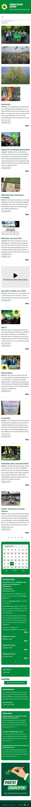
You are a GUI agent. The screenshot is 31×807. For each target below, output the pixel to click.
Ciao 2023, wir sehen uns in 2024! (13, 291)
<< (9, 538)
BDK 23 (4, 327)
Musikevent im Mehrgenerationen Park (15, 149)
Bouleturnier (6, 104)
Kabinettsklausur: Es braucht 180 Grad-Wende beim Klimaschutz (15, 717)
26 (12, 564)
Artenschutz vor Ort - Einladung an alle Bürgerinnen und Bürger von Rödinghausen (14, 584)
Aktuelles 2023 (6, 256)
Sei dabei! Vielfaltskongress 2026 (13, 732)
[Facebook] (25, 805)
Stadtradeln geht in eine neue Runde (14, 463)
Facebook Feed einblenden (15, 683)
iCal (23, 571)
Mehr (26, 126)
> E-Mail (19, 805)
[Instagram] (28, 805)
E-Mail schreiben (7, 704)
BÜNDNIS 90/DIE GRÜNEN (16, 5)
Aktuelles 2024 (6, 122)
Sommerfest (5, 418)
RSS (6, 571)
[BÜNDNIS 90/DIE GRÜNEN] (4, 7)
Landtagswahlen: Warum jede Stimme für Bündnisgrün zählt (15, 746)
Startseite (4, 23)
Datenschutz (12, 805)
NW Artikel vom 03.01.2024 (11, 238)
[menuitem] (5, 805)
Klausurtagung (6, 373)
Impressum (5, 805)
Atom (15, 571)
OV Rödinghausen (6, 21)
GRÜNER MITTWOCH (9, 637)
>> (22, 538)
